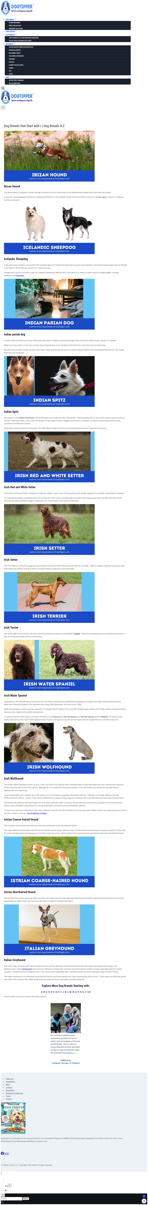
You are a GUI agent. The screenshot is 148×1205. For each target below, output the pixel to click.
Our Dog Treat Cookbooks (16, 80)
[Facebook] (2, 1154)
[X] (5, 1154)
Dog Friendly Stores (14, 53)
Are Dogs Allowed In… (15, 50)
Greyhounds (27, 969)
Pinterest (76, 1063)
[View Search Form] (3, 88)
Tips (10, 71)
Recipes (7, 1182)
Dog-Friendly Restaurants (16, 56)
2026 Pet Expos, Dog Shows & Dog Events (20, 40)
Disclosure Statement (14, 1093)
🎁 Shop (7, 1190)
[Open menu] (3, 107)
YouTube (64, 1063)
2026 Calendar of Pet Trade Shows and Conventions (23, 37)
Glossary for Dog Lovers (16, 65)
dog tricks (20, 275)
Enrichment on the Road (16, 28)
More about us (68, 1053)
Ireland (77, 634)
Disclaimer (10, 1090)
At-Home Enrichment (14, 22)
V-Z (89, 992)
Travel (11, 74)
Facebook (56, 1063)
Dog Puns (11, 62)
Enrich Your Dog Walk (15, 25)
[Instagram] (7, 1154)
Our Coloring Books (14, 83)
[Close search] (3, 1195)
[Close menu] (1, 1173)
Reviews (11, 68)
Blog (8, 1085)
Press (8, 1096)
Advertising (10, 1082)
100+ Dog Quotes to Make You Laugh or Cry (21, 47)
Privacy (9, 1099)
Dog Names (12, 59)
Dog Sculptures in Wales (37, 813)
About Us (9, 1079)
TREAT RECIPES (10, 31)
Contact (9, 1088)
